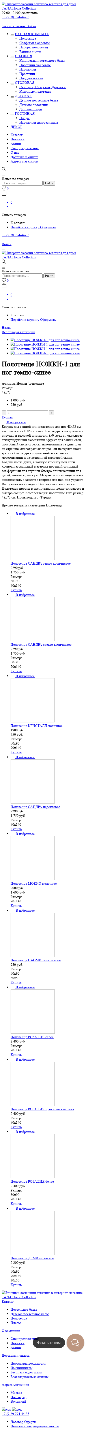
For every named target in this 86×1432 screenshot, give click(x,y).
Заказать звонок (14, 26)
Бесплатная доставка (26, 1372)
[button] (14, 422)
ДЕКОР (16, 127)
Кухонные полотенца (35, 91)
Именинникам (21, 1368)
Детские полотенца (34, 105)
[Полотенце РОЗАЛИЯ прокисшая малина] (33, 1105)
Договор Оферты (23, 1422)
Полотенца (27, 38)
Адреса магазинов (24, 161)
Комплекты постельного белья (42, 60)
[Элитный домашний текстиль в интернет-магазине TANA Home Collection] (43, 8)
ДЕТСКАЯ (23, 96)
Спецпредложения (25, 148)
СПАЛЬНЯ (23, 56)
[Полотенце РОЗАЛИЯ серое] (33, 1032)
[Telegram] (2, 21)
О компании (11, 1331)
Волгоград (18, 1397)
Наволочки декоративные (38, 122)
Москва (16, 1392)
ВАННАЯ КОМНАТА (32, 34)
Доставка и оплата (24, 157)
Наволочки (27, 69)
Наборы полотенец (33, 47)
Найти (49, 183)
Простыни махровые (35, 65)
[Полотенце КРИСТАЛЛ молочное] (33, 721)
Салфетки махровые (34, 43)
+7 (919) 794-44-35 (15, 17)
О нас (15, 152)
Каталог (17, 135)
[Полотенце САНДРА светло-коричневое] (33, 640)
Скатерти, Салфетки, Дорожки (42, 87)
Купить (7, 417)
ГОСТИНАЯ (25, 113)
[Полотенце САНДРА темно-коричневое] (33, 559)
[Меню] (3, 249)
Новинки (17, 139)
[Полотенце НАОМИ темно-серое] (33, 956)
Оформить (48, 227)
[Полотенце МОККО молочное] (33, 879)
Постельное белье (24, 1309)
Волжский (18, 1401)
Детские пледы (30, 109)
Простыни (27, 74)
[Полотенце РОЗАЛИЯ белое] (33, 1177)
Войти (31, 26)
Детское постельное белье (38, 100)
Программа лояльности (28, 1363)
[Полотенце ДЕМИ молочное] (33, 1254)
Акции (16, 143)
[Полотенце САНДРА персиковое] (33, 802)
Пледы (24, 118)
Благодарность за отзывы (30, 1377)
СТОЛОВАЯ (24, 82)
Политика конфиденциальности (35, 1426)
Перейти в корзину (25, 227)
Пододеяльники (31, 78)
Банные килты (30, 52)
